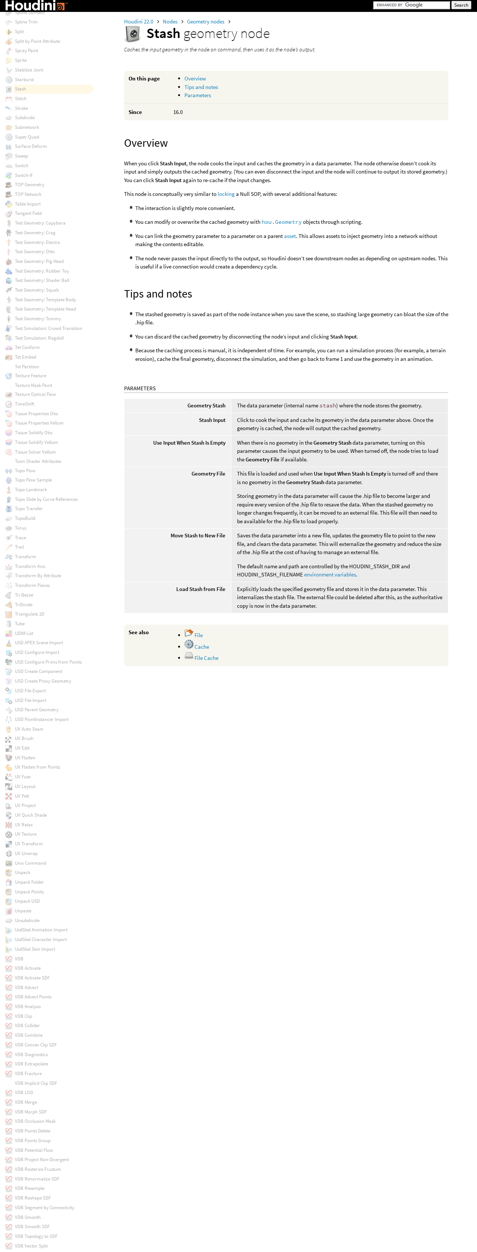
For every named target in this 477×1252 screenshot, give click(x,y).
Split (19, 31)
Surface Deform (31, 146)
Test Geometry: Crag (35, 232)
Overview (195, 78)
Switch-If (23, 175)
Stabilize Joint (29, 70)
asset (290, 235)
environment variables (330, 574)
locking (226, 193)
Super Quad (27, 137)
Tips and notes (201, 86)
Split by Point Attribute (37, 41)
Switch (21, 165)
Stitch (20, 98)
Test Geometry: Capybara (40, 223)
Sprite (21, 60)
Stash (20, 89)
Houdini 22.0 (139, 21)
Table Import (28, 204)
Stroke (21, 108)
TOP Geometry (29, 184)
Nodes (171, 21)
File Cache (205, 657)
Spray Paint (26, 50)
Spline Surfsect (30, 12)
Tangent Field (28, 213)
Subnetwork (27, 127)
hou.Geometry (282, 221)
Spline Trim (26, 22)
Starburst (24, 79)
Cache (201, 646)
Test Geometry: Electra (37, 242)
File (198, 635)
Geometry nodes (206, 21)
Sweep (21, 156)
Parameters (197, 95)
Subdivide (25, 117)
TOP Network (28, 194)
